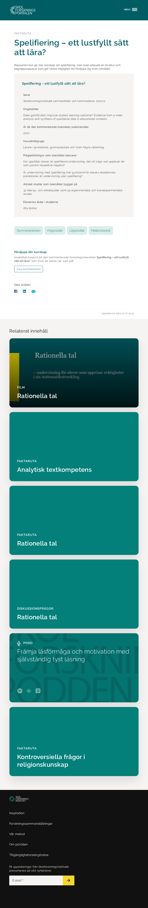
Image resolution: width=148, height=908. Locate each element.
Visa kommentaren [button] (29, 269)
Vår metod (17, 834)
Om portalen (18, 844)
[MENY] (135, 11)
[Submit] (68, 880)
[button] (19, 10)
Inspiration (16, 813)
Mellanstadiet (101, 230)
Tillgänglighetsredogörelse (28, 855)
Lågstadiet (77, 230)
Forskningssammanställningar (31, 823)
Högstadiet (55, 230)
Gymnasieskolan (28, 230)
